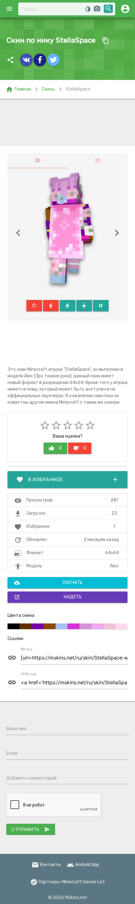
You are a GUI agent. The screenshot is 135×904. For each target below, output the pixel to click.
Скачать (48, 583)
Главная (18, 89)
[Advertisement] (67, 122)
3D (37, 160)
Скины (48, 89)
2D (97, 160)
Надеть (48, 597)
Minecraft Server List (83, 882)
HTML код (28, 674)
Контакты (46, 864)
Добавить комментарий (31, 778)
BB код (26, 649)
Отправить (30, 829)
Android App (83, 864)
